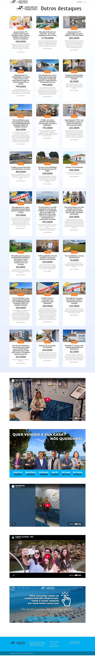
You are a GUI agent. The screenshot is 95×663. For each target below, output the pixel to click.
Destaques (80, 2)
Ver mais (20, 28)
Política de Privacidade (54, 645)
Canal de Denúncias (75, 642)
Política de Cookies (53, 646)
